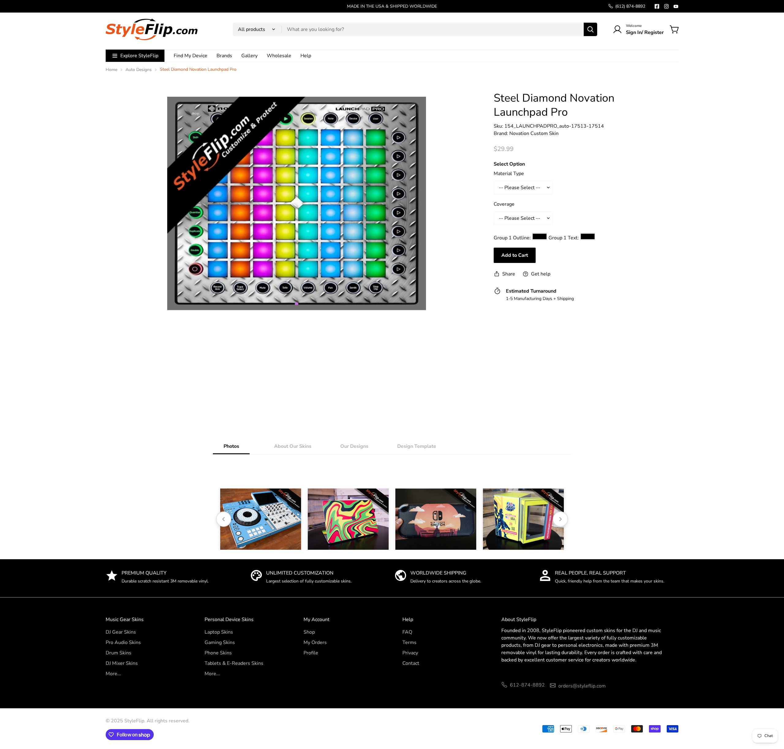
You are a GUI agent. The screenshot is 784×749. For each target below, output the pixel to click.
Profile (310, 653)
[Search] (590, 29)
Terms (409, 642)
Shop (309, 632)
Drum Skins (118, 653)
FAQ (407, 632)
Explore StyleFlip (139, 55)
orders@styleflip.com (582, 686)
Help (305, 55)
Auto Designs (139, 70)
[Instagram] (666, 6)
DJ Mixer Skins (122, 663)
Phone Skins (218, 653)
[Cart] (674, 29)
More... (113, 673)
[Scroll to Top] (772, 716)
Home (111, 70)
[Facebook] (656, 6)
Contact (410, 663)
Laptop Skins (219, 632)
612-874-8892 (527, 685)
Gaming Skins (220, 642)
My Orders (315, 642)
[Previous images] (223, 519)
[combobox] (415, 29)
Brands (224, 55)
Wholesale (279, 55)
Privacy (410, 653)
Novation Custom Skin (534, 133)
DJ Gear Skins (121, 632)
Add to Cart (514, 255)
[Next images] (560, 519)
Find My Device (190, 55)
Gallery (249, 55)
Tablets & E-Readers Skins (234, 663)
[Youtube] (675, 6)
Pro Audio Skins (123, 642)
